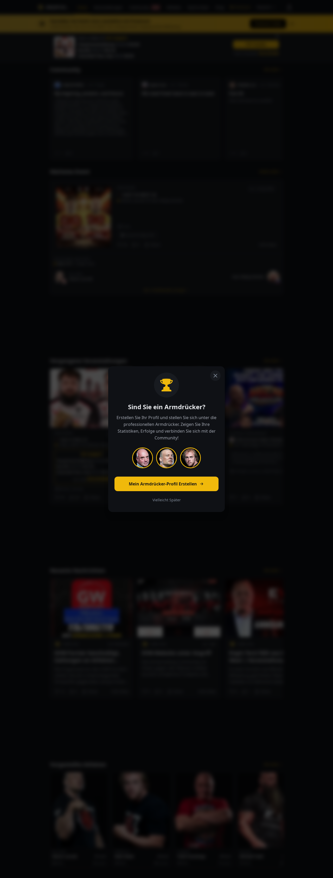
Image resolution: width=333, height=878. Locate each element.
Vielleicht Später (166, 499)
